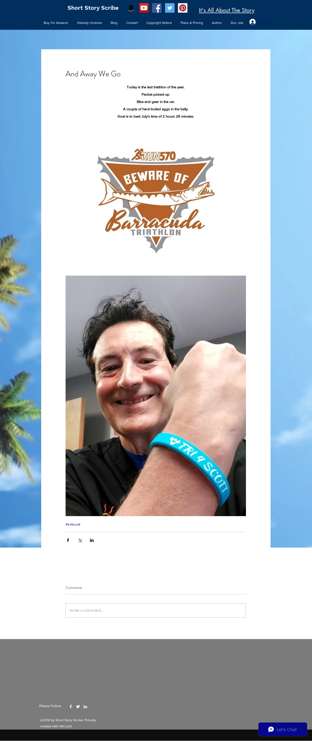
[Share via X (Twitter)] (80, 540)
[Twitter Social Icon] (170, 8)
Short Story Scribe (93, 8)
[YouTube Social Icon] (144, 8)
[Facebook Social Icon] (157, 8)
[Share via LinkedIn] (91, 540)
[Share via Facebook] (68, 540)
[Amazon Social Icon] (131, 8)
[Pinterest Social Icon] (182, 8)
